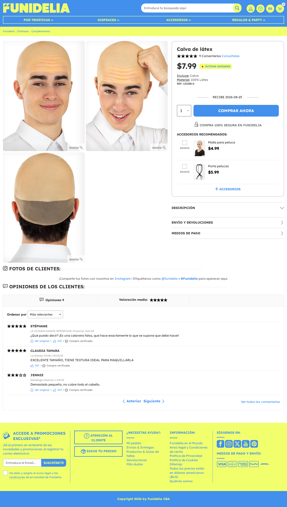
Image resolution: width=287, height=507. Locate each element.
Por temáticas (37, 19)
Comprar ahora (236, 110)
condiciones (17, 477)
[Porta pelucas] (199, 172)
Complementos (40, 31)
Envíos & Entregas (140, 447)
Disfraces (107, 19)
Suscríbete (54, 463)
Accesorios (177, 19)
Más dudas (135, 464)
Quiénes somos (181, 481)
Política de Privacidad (186, 456)
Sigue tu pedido (101, 451)
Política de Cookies (184, 460)
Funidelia (8, 31)
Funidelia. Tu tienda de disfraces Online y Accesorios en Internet (36, 8)
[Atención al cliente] (260, 8)
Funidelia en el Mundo (186, 443)
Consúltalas (231, 56)
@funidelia (169, 278)
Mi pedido (134, 443)
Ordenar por (17, 314)
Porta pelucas (218, 166)
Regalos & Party (247, 19)
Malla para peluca (221, 142)
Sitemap (176, 464)
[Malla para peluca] (199, 148)
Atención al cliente (101, 438)
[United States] (220, 444)
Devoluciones (137, 460)
